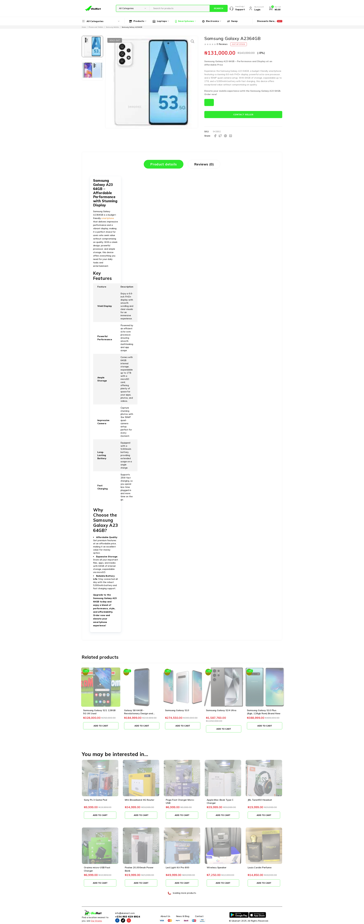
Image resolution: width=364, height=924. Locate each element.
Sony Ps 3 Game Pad (95, 799)
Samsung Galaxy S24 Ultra (220, 710)
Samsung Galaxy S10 (176, 710)
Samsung (225, 71)
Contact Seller (243, 114)
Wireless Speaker (216, 867)
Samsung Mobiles (112, 27)
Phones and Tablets (96, 27)
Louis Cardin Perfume (259, 867)
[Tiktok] (123, 920)
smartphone (275, 71)
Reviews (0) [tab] (204, 164)
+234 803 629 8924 (127, 916)
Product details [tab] (163, 164)
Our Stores (96, 920)
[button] (192, 41)
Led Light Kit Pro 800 (177, 867)
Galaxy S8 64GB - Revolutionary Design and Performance (137, 713)
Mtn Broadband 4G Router (139, 799)
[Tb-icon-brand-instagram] (129, 920)
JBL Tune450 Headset (260, 799)
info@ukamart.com (125, 913)
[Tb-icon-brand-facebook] (117, 920)
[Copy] (209, 102)
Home (84, 27)
